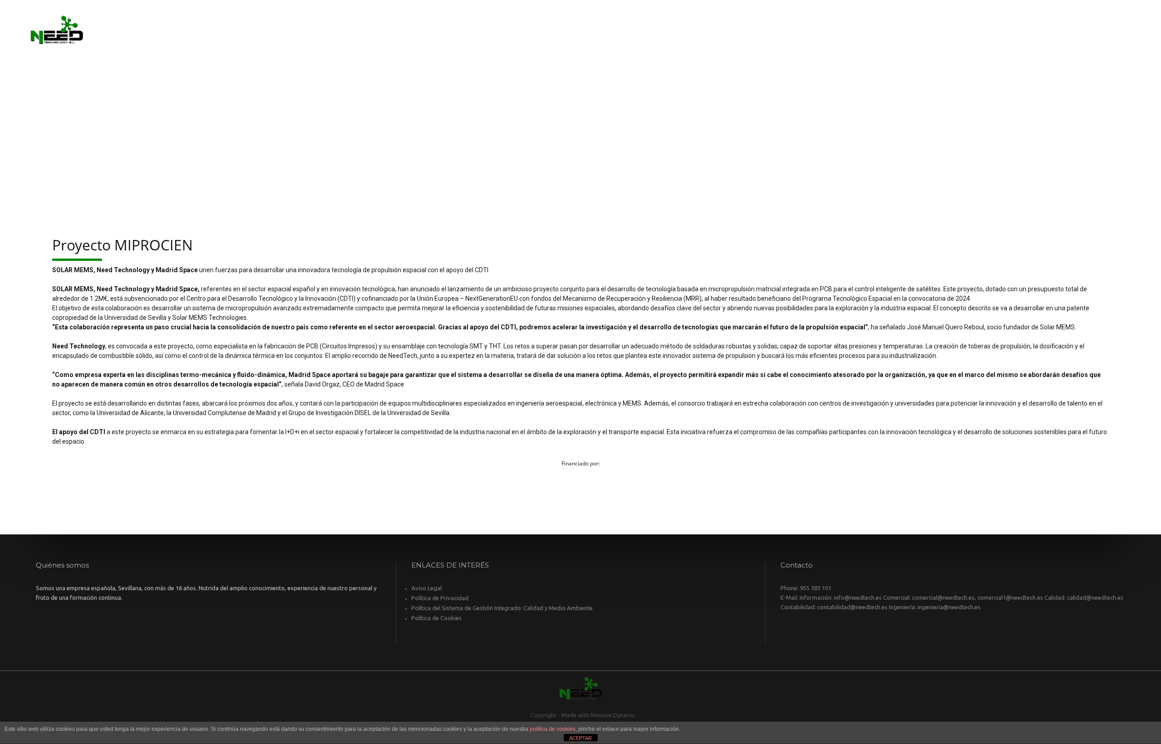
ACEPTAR (580, 738)
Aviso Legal (426, 588)
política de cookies (553, 729)
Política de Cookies (436, 618)
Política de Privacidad (439, 598)
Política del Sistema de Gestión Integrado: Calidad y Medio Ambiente (502, 608)
